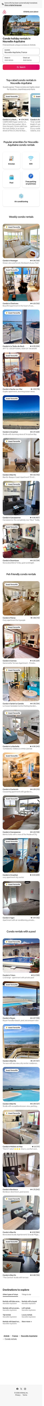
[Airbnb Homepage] (4, 11)
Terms (25, 1395)
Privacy (17, 1395)
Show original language (13, 5)
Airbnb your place (30, 12)
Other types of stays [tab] (10, 1294)
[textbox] (12, 60)
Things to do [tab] (26, 1294)
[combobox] (21, 52)
